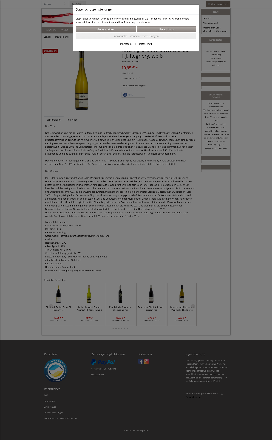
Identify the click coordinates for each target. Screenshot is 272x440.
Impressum (126, 43)
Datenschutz (145, 43)
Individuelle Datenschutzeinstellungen (136, 36)
